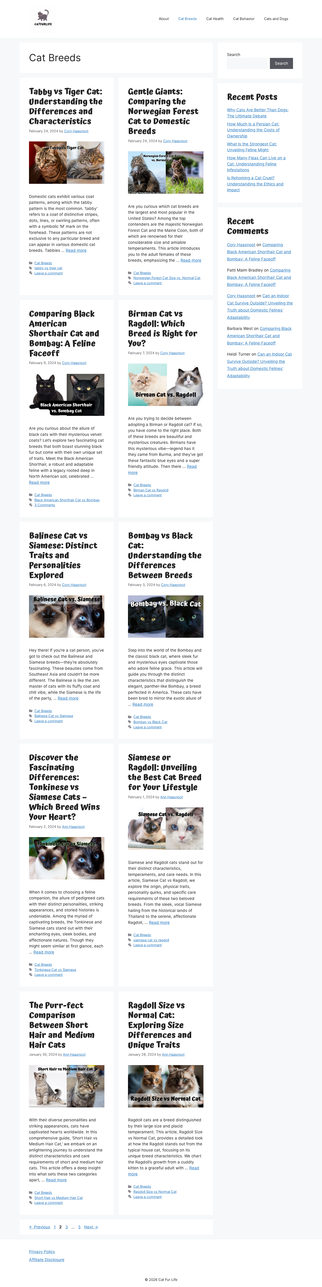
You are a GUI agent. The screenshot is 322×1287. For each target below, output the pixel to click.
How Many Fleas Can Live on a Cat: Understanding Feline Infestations (256, 164)
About (164, 18)
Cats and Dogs (276, 18)
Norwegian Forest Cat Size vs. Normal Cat (166, 278)
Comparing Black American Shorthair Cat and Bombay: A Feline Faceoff (64, 333)
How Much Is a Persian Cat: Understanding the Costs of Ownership (253, 130)
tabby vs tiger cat (48, 268)
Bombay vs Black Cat (150, 722)
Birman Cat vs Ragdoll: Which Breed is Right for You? (163, 328)
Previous (39, 1227)
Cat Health (215, 18)
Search (233, 54)
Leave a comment (48, 273)
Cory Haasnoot (241, 244)
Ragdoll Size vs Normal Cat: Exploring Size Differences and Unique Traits (160, 1025)
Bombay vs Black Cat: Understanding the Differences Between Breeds (165, 555)
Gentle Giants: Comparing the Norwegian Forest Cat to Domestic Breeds (163, 111)
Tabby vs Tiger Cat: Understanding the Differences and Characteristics (66, 106)
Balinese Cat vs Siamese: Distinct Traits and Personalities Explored (63, 555)
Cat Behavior (244, 18)
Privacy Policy (42, 1251)
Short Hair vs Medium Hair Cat (58, 1198)
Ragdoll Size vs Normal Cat (155, 1192)
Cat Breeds (187, 18)
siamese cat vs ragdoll (151, 940)
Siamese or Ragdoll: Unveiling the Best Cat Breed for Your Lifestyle (165, 772)
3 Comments (44, 505)
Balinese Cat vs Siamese (53, 716)
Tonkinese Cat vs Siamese (55, 970)
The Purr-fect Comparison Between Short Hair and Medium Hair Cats (62, 1025)
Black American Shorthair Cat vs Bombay (67, 500)
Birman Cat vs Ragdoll (150, 490)
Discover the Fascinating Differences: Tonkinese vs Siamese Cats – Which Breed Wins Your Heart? (64, 787)
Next (91, 1227)
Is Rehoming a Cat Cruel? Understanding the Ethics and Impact (255, 184)
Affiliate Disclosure (46, 1259)
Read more (76, 250)
